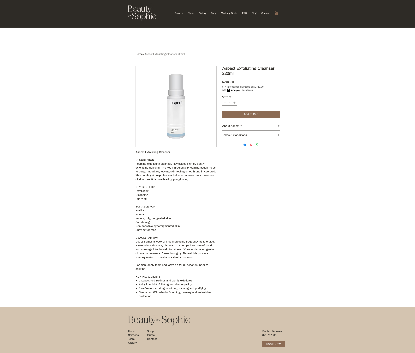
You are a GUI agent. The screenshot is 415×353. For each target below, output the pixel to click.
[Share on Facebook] (245, 145)
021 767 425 (269, 335)
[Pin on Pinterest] (251, 145)
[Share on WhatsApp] (257, 145)
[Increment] (235, 102)
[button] (276, 13)
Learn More (247, 90)
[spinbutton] (230, 102)
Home (139, 54)
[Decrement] (225, 102)
